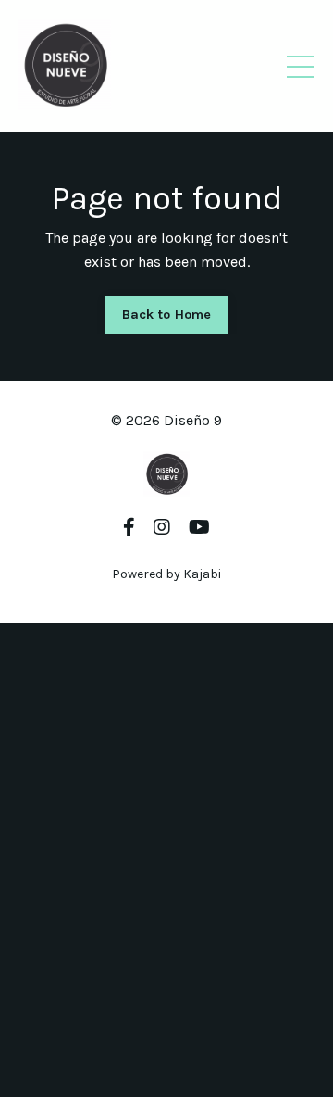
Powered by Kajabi (166, 574)
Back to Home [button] (167, 314)
